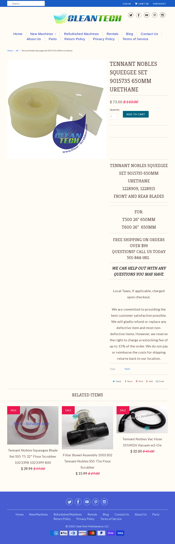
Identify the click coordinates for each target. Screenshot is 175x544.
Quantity (114, 109)
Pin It (141, 381)
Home (18, 34)
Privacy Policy (104, 39)
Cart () (143, 3)
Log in (127, 3)
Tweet (118, 381)
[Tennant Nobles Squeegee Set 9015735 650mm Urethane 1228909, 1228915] (56, 109)
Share (129, 381)
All (17, 50)
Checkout (159, 3)
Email (161, 381)
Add (151, 381)
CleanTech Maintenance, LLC (92, 526)
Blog (129, 34)
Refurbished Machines (81, 34)
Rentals (113, 34)
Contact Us (149, 34)
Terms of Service (136, 39)
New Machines (41, 34)
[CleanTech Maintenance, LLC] (87, 18)
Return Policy (74, 39)
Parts (53, 39)
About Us (34, 39)
